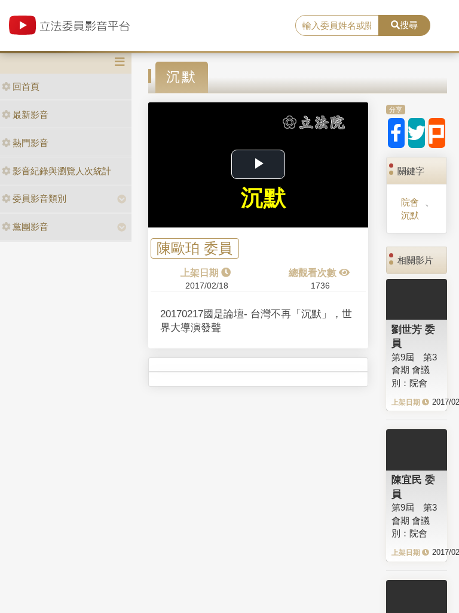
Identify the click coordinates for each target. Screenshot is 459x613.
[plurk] (437, 133)
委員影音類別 (39, 198)
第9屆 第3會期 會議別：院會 (414, 370)
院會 (410, 202)
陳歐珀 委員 (194, 249)
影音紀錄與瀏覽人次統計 (62, 171)
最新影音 (30, 115)
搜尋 (409, 25)
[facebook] (396, 133)
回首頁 (26, 86)
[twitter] (416, 133)
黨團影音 (30, 226)
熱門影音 (30, 143)
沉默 (410, 215)
